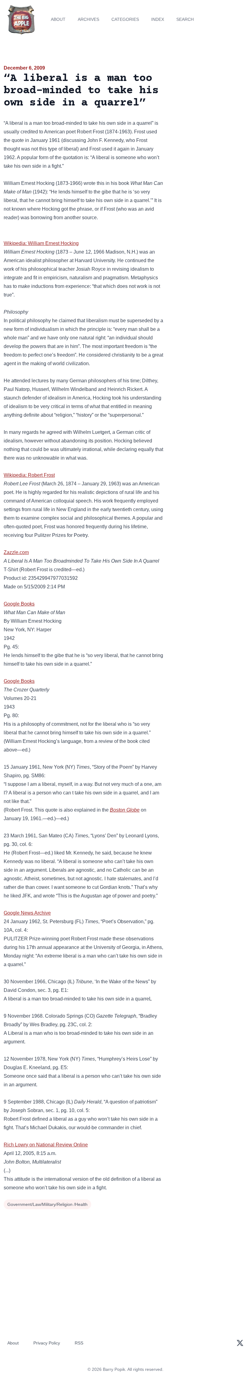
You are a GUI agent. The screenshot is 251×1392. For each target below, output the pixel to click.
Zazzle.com (16, 552)
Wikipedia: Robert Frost (29, 475)
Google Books (19, 603)
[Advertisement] (209, 99)
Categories (125, 19)
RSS (79, 1342)
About (58, 19)
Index (157, 19)
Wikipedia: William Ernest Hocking (41, 243)
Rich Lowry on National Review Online (46, 1144)
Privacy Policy (46, 1342)
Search (185, 19)
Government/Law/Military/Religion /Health (47, 1204)
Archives (88, 19)
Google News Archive (27, 913)
